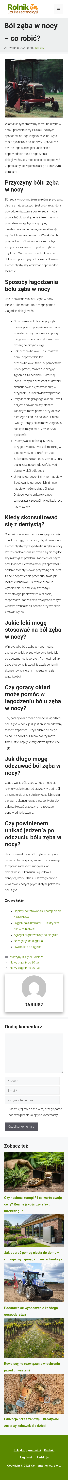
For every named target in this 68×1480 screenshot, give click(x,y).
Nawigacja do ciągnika (28, 941)
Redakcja (43, 1457)
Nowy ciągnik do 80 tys (25, 962)
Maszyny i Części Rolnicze (27, 957)
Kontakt (49, 1450)
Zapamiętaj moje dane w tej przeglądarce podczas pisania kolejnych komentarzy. (35, 1112)
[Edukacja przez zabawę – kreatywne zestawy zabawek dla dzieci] (34, 1395)
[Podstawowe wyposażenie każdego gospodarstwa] (34, 1284)
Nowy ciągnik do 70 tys (25, 967)
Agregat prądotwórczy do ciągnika (36, 935)
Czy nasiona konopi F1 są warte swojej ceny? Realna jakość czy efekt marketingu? (33, 1204)
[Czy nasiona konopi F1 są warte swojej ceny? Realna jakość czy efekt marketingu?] (34, 1173)
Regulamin (26, 1457)
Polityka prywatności (27, 1450)
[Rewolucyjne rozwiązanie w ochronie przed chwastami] (34, 1339)
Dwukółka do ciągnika (27, 947)
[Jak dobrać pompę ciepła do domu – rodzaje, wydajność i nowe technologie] (34, 1231)
